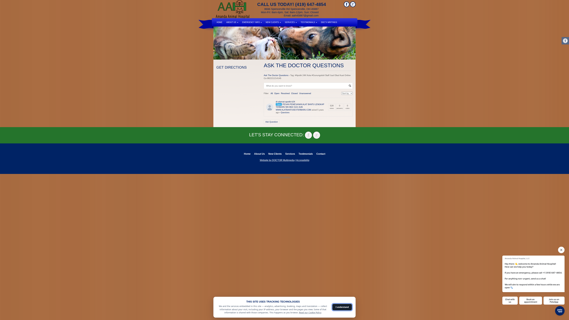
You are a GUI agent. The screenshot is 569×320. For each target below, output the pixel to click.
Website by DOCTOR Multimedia (277, 160)
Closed (294, 93)
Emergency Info (251, 22)
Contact (320, 154)
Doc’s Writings (329, 22)
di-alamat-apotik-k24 (285, 101)
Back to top (563, 165)
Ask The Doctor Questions (276, 75)
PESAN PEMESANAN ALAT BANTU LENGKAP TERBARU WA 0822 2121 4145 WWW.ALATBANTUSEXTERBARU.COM (300, 107)
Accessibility (302, 160)
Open (276, 93)
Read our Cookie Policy (310, 312)
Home (219, 22)
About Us (231, 22)
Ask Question (271, 122)
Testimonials (308, 22)
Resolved (285, 93)
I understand (342, 307)
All (272, 93)
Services (290, 22)
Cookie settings (284, 177)
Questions (285, 112)
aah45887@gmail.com (305, 15)
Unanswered (305, 93)
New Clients (272, 22)
